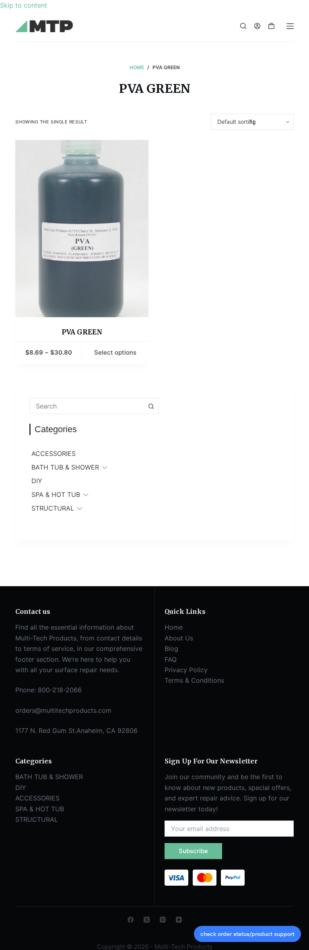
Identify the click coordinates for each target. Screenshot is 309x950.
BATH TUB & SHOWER (65, 467)
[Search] (243, 26)
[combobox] (86, 406)
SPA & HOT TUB (55, 494)
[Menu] (290, 26)
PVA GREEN (82, 332)
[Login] (257, 26)
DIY (36, 481)
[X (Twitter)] (147, 920)
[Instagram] (163, 920)
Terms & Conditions (194, 680)
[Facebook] (131, 920)
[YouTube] (179, 920)
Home (174, 627)
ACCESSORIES (53, 453)
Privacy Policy (186, 670)
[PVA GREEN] (81, 228)
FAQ (171, 659)
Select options (115, 352)
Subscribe (193, 851)
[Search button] (151, 406)
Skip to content (23, 5)
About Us (179, 638)
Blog (171, 648)
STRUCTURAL (52, 508)
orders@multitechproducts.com (63, 710)
